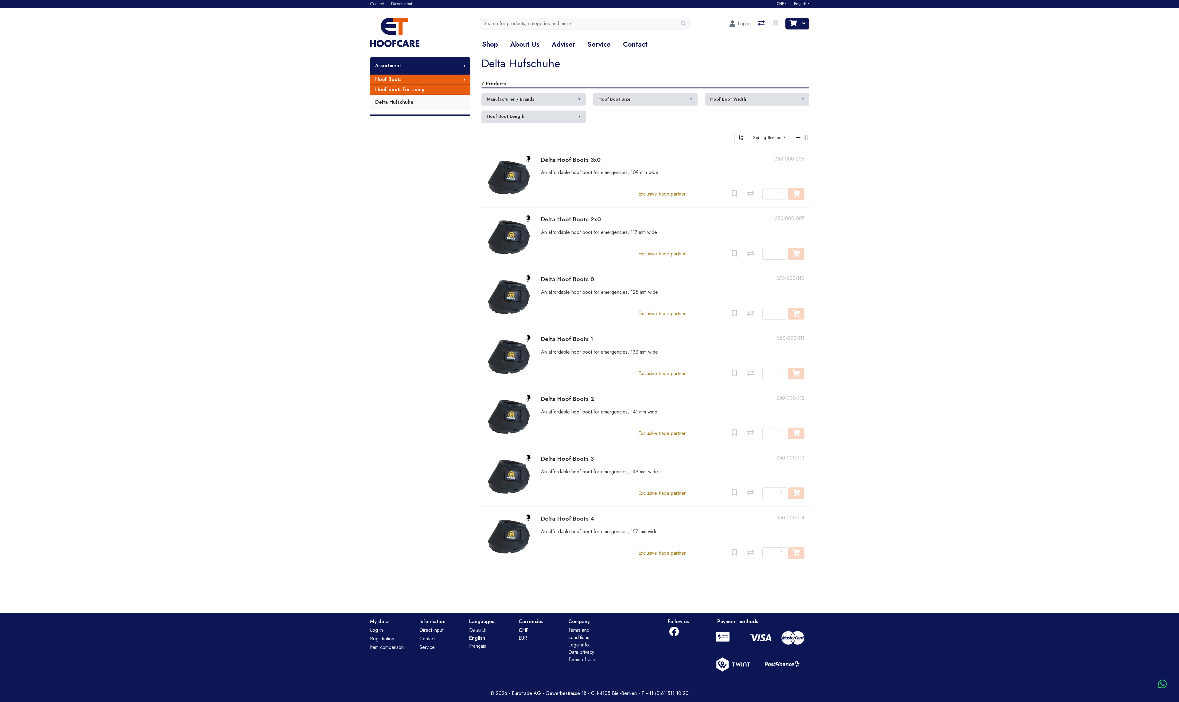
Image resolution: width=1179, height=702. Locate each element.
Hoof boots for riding (400, 89)
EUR (523, 638)
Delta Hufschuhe (394, 102)
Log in (376, 630)
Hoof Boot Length (505, 116)
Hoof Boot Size (614, 99)
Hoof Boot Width (728, 99)
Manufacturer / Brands (510, 99)
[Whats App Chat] (1162, 684)
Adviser (563, 44)
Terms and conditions (579, 633)
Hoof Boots (388, 79)
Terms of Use (581, 659)
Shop (490, 44)
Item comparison (387, 647)
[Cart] (792, 23)
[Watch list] (776, 23)
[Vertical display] (798, 138)
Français (477, 646)
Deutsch (477, 630)
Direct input (431, 630)
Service (599, 44)
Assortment (388, 65)
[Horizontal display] (805, 138)
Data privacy (581, 652)
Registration (382, 638)
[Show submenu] (464, 65)
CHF (780, 3)
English (800, 3)
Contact (635, 44)
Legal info (578, 644)
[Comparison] (761, 23)
